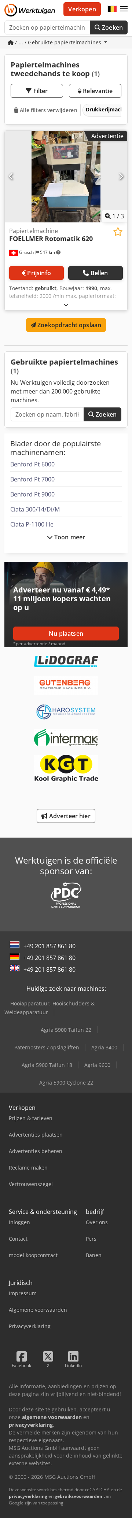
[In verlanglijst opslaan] (118, 232)
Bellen (99, 273)
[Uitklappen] (66, 304)
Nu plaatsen (66, 633)
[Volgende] (121, 176)
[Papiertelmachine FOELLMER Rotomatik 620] (66, 177)
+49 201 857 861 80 (49, 946)
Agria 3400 (104, 1047)
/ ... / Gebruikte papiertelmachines (58, 42)
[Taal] (112, 9)
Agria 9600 (97, 1064)
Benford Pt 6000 (32, 464)
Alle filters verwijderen (47, 110)
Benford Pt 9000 (32, 494)
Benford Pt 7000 (32, 479)
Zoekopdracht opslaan (68, 325)
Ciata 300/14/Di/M (35, 509)
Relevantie (97, 91)
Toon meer (69, 537)
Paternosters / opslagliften (46, 1047)
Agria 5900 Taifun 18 (47, 1064)
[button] (124, 9)
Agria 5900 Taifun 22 (66, 1029)
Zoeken (111, 27)
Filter (40, 91)
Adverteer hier (68, 816)
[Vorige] (11, 176)
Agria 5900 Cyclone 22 (66, 1082)
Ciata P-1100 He (32, 524)
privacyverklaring (28, 1496)
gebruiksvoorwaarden (78, 1496)
